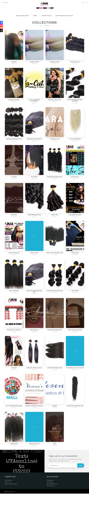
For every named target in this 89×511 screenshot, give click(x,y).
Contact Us (7, 482)
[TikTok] (1, 30)
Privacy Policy (50, 482)
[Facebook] (1, 22)
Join (80, 465)
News (35, 15)
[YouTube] (1, 27)
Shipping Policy (50, 480)
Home (41, 25)
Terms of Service (51, 485)
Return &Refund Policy (52, 484)
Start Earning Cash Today (64, 15)
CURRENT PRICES (46, 15)
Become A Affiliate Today (11, 484)
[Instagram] (1, 25)
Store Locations (8, 480)
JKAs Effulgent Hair (11, 491)
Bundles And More (22, 15)
